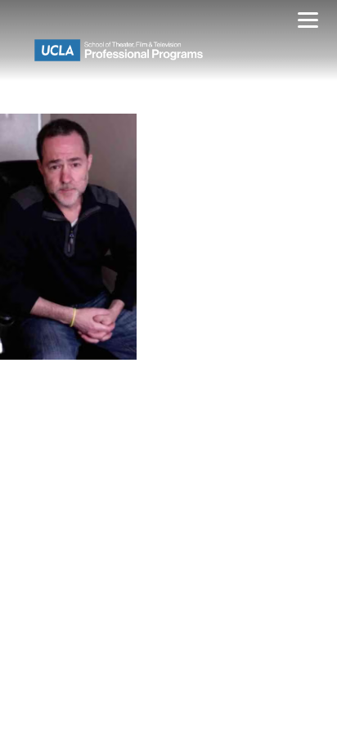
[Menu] (307, 22)
